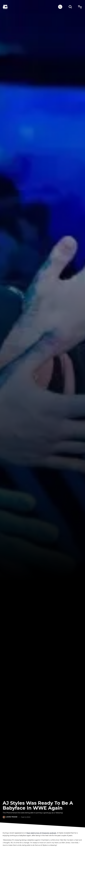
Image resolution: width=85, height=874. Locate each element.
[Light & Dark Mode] (60, 7)
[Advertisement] (42, 860)
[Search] (70, 6)
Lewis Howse (11, 817)
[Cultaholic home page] (30, 7)
